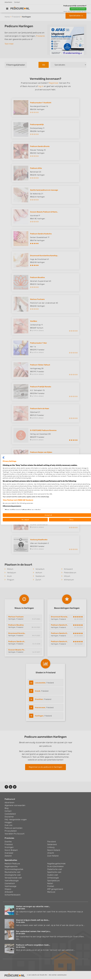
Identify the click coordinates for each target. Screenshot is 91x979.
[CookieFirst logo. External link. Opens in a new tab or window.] (4, 458)
